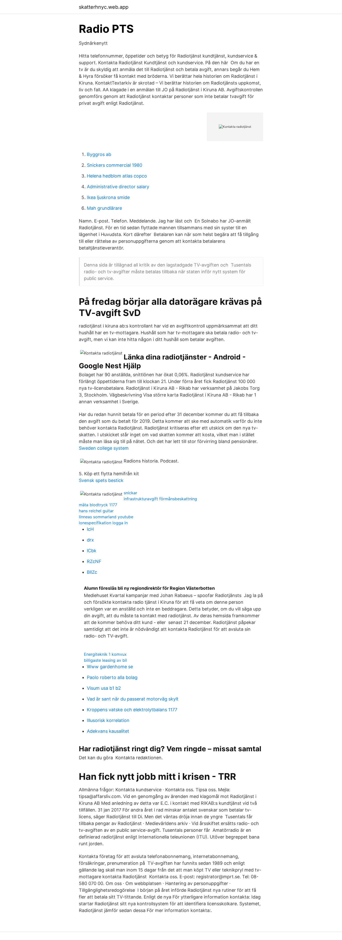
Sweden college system (104, 448)
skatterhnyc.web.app (103, 7)
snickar (130, 492)
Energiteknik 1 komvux (105, 654)
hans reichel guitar (96, 510)
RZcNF (94, 561)
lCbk (91, 550)
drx (90, 539)
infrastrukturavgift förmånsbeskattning (160, 498)
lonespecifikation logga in (103, 522)
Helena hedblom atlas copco (117, 175)
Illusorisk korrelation (108, 720)
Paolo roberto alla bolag (112, 677)
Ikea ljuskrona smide (108, 197)
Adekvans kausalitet (108, 731)
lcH (90, 529)
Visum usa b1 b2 (104, 688)
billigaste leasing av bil (105, 660)
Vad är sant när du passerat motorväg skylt (133, 699)
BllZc (92, 572)
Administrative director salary (118, 186)
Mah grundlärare (104, 208)
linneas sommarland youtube (106, 516)
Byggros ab (99, 154)
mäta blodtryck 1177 (98, 504)
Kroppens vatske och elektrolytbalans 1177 (132, 709)
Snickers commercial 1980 (114, 165)
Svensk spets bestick (101, 480)
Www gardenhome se (110, 666)
